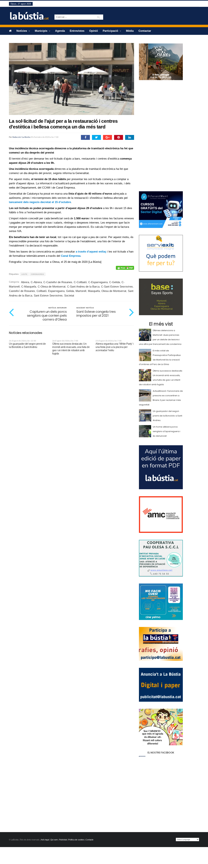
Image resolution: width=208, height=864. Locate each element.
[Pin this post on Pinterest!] (118, 137)
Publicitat (63, 840)
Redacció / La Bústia (21, 137)
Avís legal (45, 840)
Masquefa (94, 291)
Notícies (22, 30)
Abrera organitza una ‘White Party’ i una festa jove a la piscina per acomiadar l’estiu (114, 347)
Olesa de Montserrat (113, 291)
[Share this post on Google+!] (107, 137)
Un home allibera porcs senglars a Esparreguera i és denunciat (166, 431)
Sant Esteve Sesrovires (48, 295)
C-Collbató (80, 282)
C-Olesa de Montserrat (51, 286)
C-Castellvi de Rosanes (57, 282)
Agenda (60, 30)
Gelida (70, 291)
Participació (111, 30)
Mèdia (130, 30)
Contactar (144, 30)
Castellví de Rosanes (22, 291)
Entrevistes (77, 30)
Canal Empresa (70, 255)
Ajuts (24, 274)
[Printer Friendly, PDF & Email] (125, 268)
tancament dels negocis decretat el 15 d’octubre (40, 202)
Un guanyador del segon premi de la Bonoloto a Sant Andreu (167, 416)
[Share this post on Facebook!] (85, 137)
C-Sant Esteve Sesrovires (117, 286)
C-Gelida (114, 282)
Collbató (41, 291)
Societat (69, 295)
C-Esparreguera (98, 282)
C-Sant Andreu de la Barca (83, 286)
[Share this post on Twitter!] (96, 137)
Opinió (93, 30)
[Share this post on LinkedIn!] (129, 137)
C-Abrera (36, 282)
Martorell (81, 291)
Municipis (41, 30)
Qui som (54, 840)
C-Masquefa (28, 286)
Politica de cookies (76, 840)
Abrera (25, 282)
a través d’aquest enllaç (91, 251)
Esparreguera (56, 291)
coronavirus (37, 274)
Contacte (89, 840)
